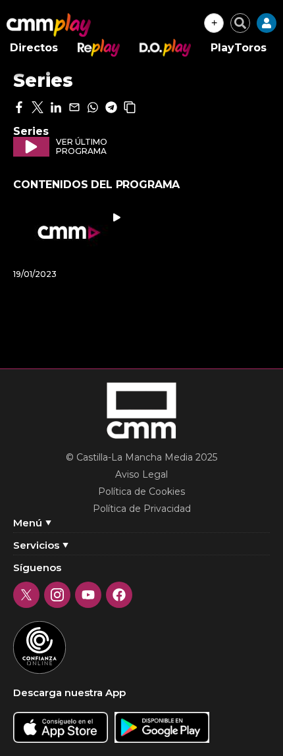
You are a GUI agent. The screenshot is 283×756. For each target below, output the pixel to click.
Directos (34, 47)
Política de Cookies (141, 491)
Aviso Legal (141, 474)
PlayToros (239, 47)
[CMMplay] (49, 25)
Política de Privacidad (142, 509)
